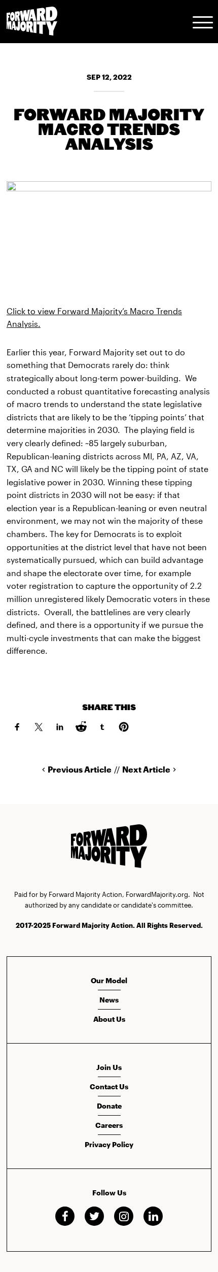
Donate (109, 1105)
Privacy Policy (109, 1144)
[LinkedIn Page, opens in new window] (153, 1216)
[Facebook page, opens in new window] (65, 1216)
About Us (109, 1019)
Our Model (109, 980)
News (109, 999)
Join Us (109, 1067)
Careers (109, 1125)
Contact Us (109, 1086)
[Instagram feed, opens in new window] (123, 1216)
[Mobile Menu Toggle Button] (203, 21)
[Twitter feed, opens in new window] (94, 1216)
